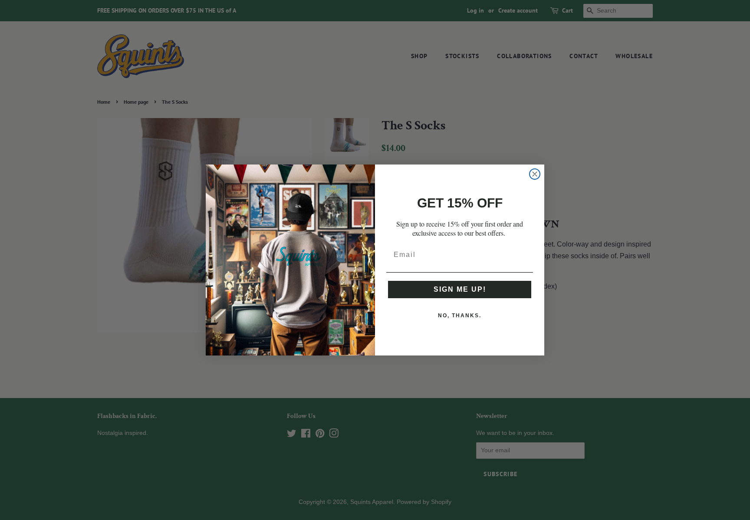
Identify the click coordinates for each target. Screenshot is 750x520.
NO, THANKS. (459, 316)
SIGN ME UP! (460, 289)
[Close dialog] (535, 174)
